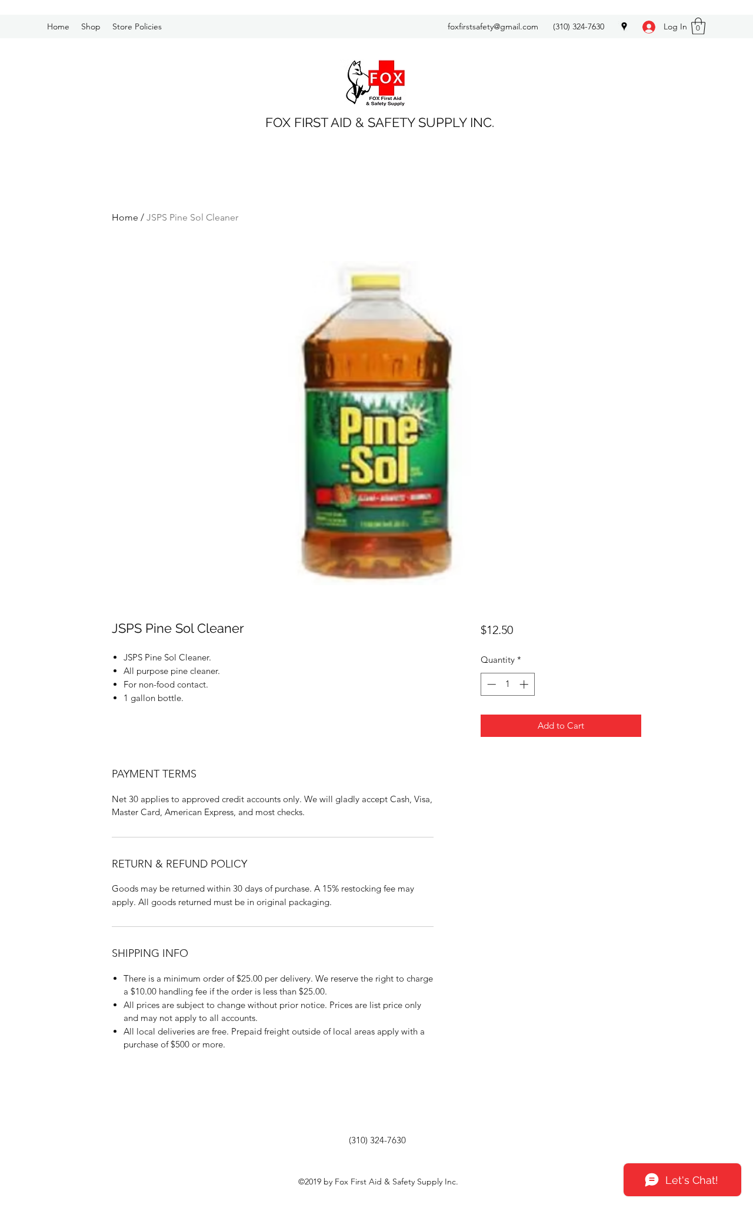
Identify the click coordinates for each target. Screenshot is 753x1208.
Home (125, 217)
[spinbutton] (507, 684)
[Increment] (525, 684)
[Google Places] (624, 26)
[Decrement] (490, 684)
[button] (698, 26)
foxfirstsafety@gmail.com (493, 26)
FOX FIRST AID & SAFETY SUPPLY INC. (379, 122)
